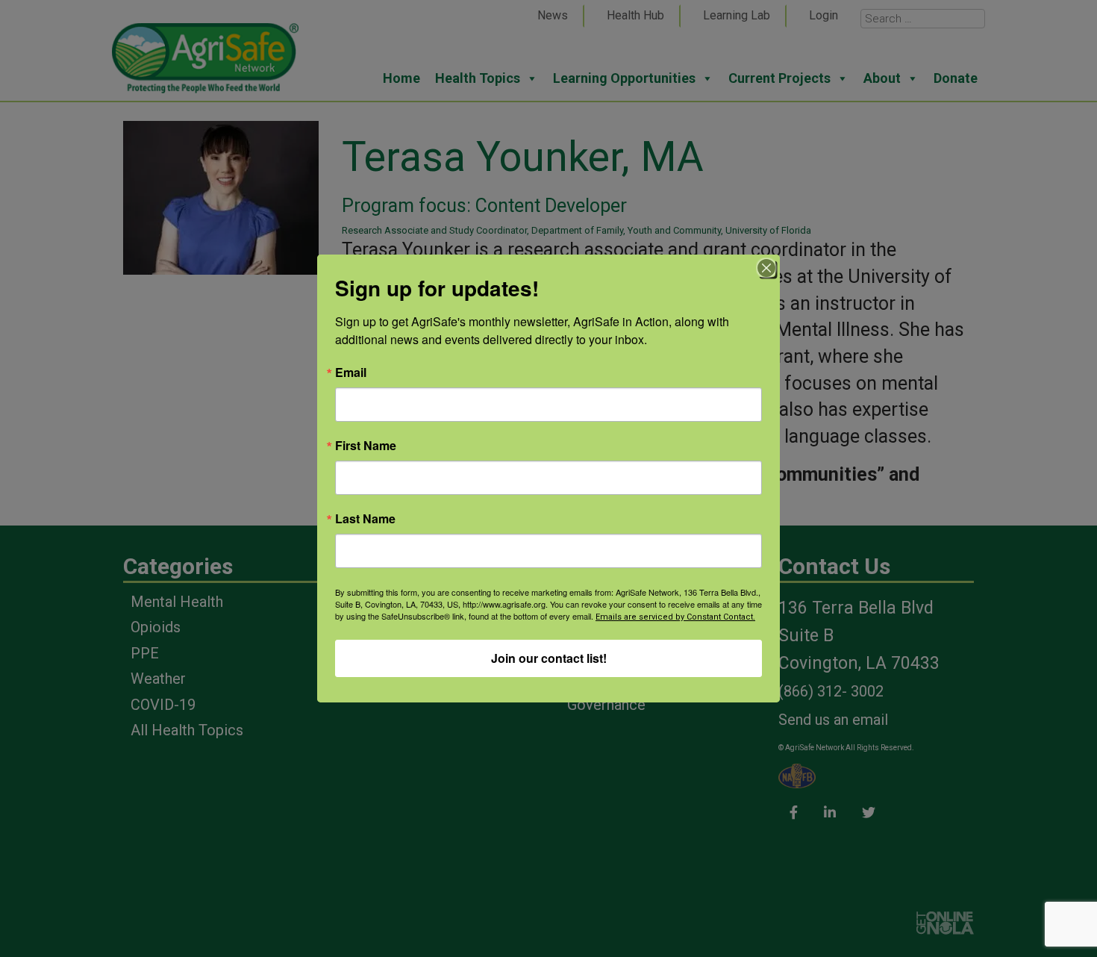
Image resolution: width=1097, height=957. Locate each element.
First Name (365, 446)
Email (350, 372)
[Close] (766, 268)
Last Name (365, 519)
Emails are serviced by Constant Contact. (675, 617)
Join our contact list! (549, 658)
